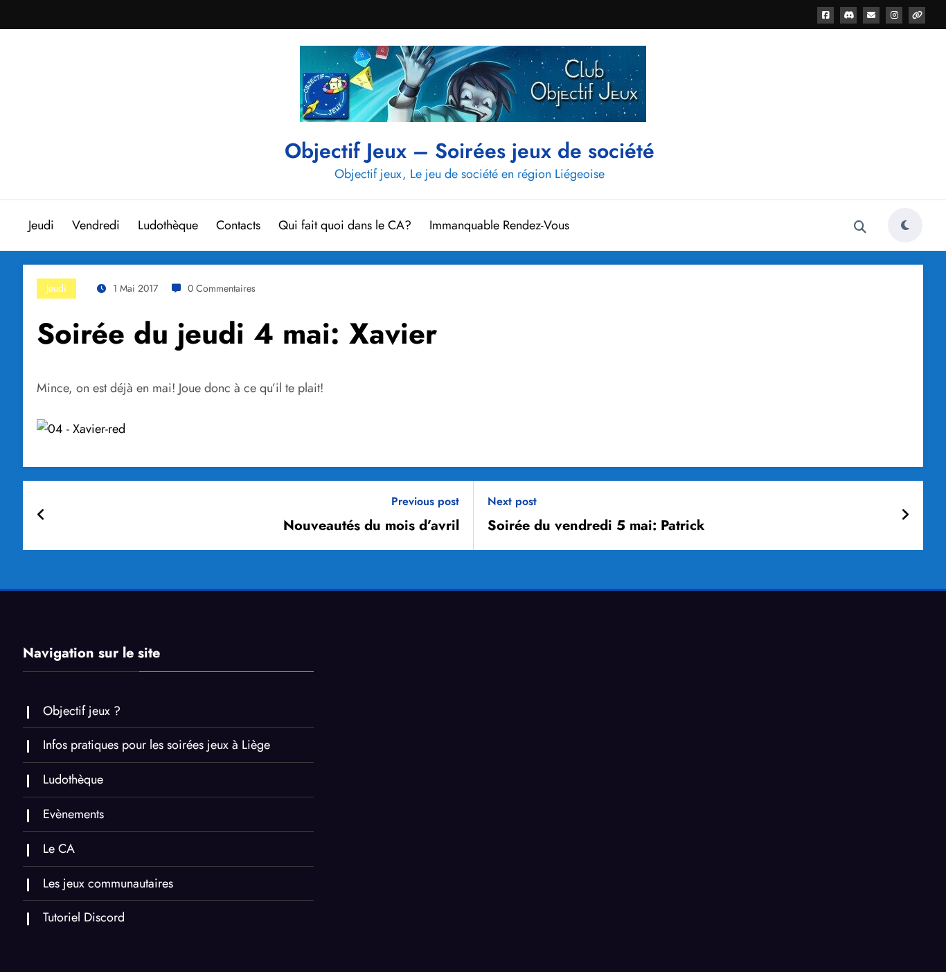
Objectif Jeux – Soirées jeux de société (469, 151)
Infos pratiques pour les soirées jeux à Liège (156, 745)
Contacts (238, 225)
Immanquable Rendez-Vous (499, 225)
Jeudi (41, 225)
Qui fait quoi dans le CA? (344, 225)
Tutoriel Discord (84, 917)
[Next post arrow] (905, 515)
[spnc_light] (905, 225)
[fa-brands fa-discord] (848, 15)
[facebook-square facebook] (825, 15)
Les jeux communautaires (108, 883)
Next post (512, 501)
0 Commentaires (222, 288)
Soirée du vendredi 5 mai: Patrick (596, 526)
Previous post (425, 501)
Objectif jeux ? (82, 711)
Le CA (59, 849)
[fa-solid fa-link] (917, 15)
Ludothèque (168, 225)
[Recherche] (860, 227)
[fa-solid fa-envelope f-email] (871, 15)
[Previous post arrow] (41, 515)
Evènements (73, 814)
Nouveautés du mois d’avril (371, 526)
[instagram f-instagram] (894, 15)
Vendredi (96, 225)
